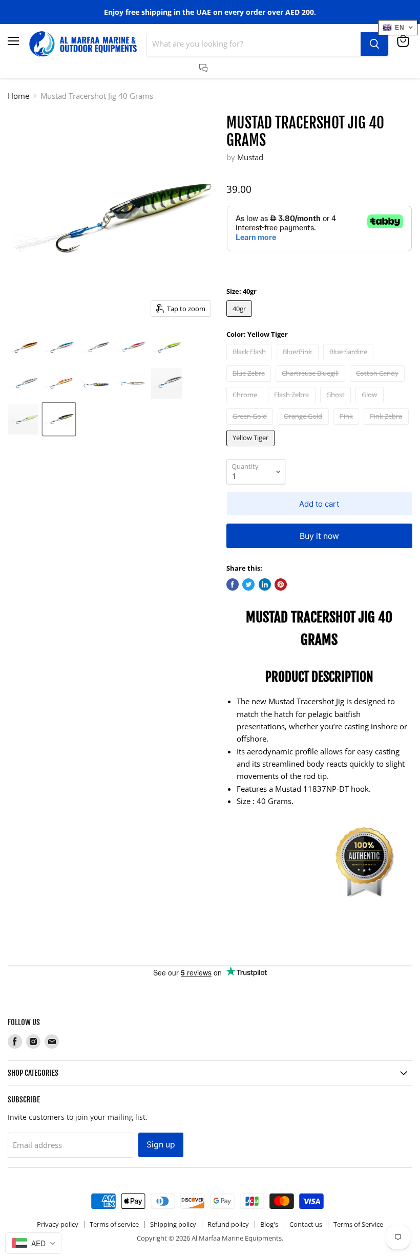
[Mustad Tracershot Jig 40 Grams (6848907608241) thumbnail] (23, 347)
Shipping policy (173, 1224)
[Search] (374, 44)
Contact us (305, 1224)
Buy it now (319, 536)
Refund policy (228, 1224)
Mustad (250, 157)
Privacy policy (57, 1224)
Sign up (160, 1144)
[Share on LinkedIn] (265, 584)
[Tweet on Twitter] (248, 584)
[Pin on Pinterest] (281, 584)
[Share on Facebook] (232, 584)
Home (18, 96)
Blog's (269, 1224)
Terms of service (114, 1224)
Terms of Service (358, 1224)
